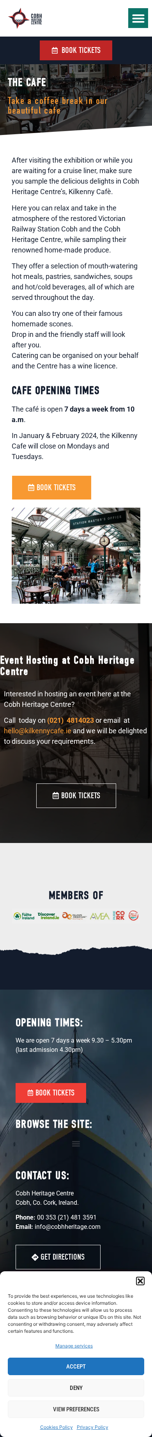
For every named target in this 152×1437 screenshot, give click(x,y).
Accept (76, 1366)
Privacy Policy (92, 1427)
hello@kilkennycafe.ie (37, 731)
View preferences (76, 1409)
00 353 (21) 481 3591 (67, 1217)
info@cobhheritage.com (68, 1226)
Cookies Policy (56, 1427)
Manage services (74, 1346)
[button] (140, 1281)
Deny (76, 1387)
